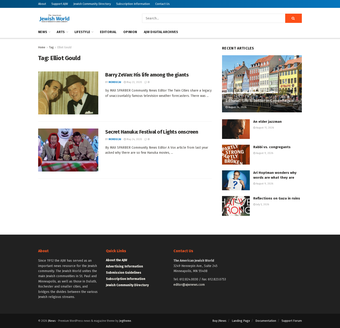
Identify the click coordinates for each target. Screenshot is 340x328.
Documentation (265, 320)
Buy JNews (219, 320)
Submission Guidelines (123, 273)
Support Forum (291, 320)
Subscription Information (133, 4)
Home (41, 47)
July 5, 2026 (262, 204)
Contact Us (162, 4)
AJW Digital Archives (161, 32)
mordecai (115, 82)
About (42, 4)
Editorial (108, 32)
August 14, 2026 (237, 107)
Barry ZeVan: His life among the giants (147, 75)
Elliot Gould (64, 47)
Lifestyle (82, 32)
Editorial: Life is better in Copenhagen (260, 100)
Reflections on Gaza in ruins (276, 198)
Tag (51, 47)
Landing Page (241, 320)
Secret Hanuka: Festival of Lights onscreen (151, 132)
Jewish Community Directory (92, 4)
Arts (61, 32)
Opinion (130, 32)
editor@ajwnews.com (189, 285)
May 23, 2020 (134, 82)
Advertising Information (124, 266)
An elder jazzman (267, 122)
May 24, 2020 (134, 139)
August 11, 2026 (264, 127)
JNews (52, 320)
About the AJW (116, 260)
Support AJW (59, 4)
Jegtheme (125, 320)
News (42, 32)
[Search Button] (293, 18)
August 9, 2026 (264, 153)
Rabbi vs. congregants (272, 147)
